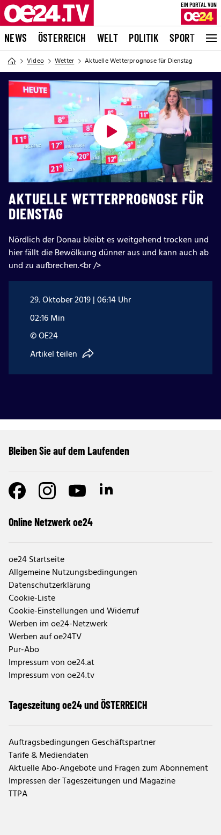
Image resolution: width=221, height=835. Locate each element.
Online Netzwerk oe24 (51, 521)
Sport (182, 37)
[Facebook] (17, 490)
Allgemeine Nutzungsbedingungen (73, 573)
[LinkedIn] (107, 490)
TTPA (18, 794)
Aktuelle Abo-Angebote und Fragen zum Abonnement (108, 768)
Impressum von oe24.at (51, 663)
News (15, 37)
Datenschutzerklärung (50, 586)
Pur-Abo (24, 650)
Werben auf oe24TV (45, 637)
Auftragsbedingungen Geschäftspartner (82, 743)
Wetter (64, 61)
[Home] (12, 61)
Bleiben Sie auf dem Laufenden (69, 450)
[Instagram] (47, 490)
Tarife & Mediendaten (49, 756)
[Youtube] (77, 490)
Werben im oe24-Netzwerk (58, 624)
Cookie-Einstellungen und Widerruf (74, 611)
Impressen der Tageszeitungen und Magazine (92, 781)
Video (35, 61)
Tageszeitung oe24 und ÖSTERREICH (78, 704)
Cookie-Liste (32, 598)
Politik (144, 37)
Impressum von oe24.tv (51, 676)
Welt (108, 37)
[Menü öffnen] (210, 38)
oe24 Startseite (36, 560)
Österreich (62, 37)
